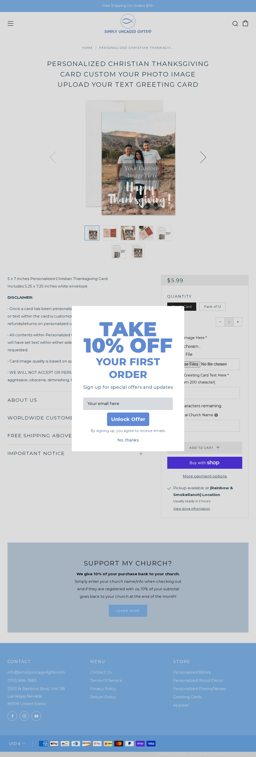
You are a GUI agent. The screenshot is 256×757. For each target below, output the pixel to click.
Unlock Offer (128, 419)
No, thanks (128, 440)
